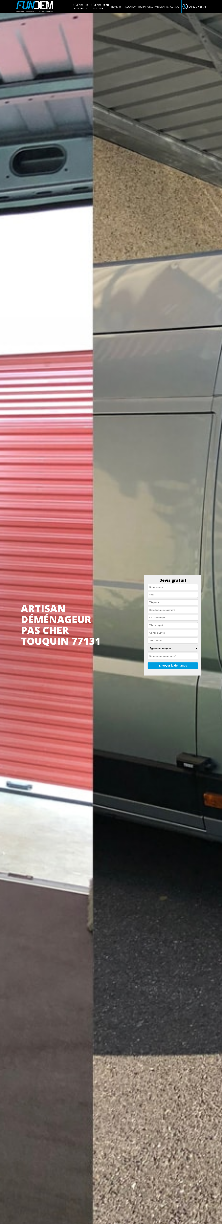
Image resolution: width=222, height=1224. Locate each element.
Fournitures (145, 6)
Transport (117, 6)
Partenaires (161, 6)
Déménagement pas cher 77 (100, 6)
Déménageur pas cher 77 (80, 6)
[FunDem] (34, 6)
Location (130, 6)
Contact (175, 6)
